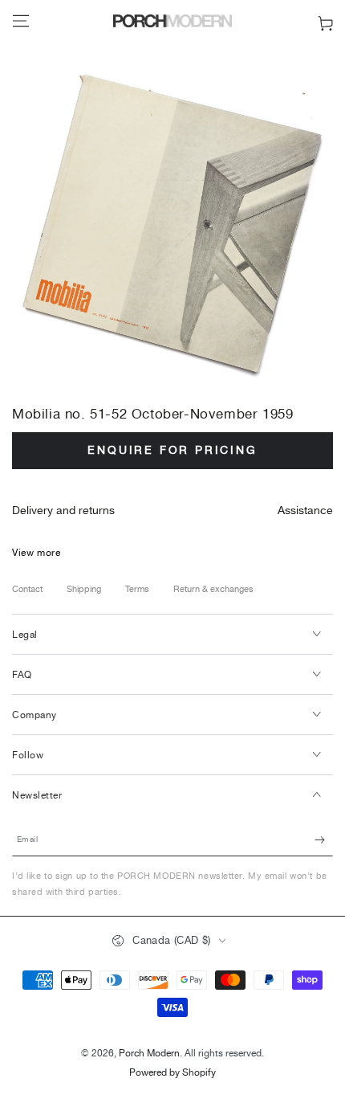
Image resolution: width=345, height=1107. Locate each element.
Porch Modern (149, 1053)
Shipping (84, 589)
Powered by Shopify (172, 1073)
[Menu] (21, 21)
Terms (137, 589)
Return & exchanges (213, 589)
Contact (27, 589)
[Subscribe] (324, 840)
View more (36, 553)
